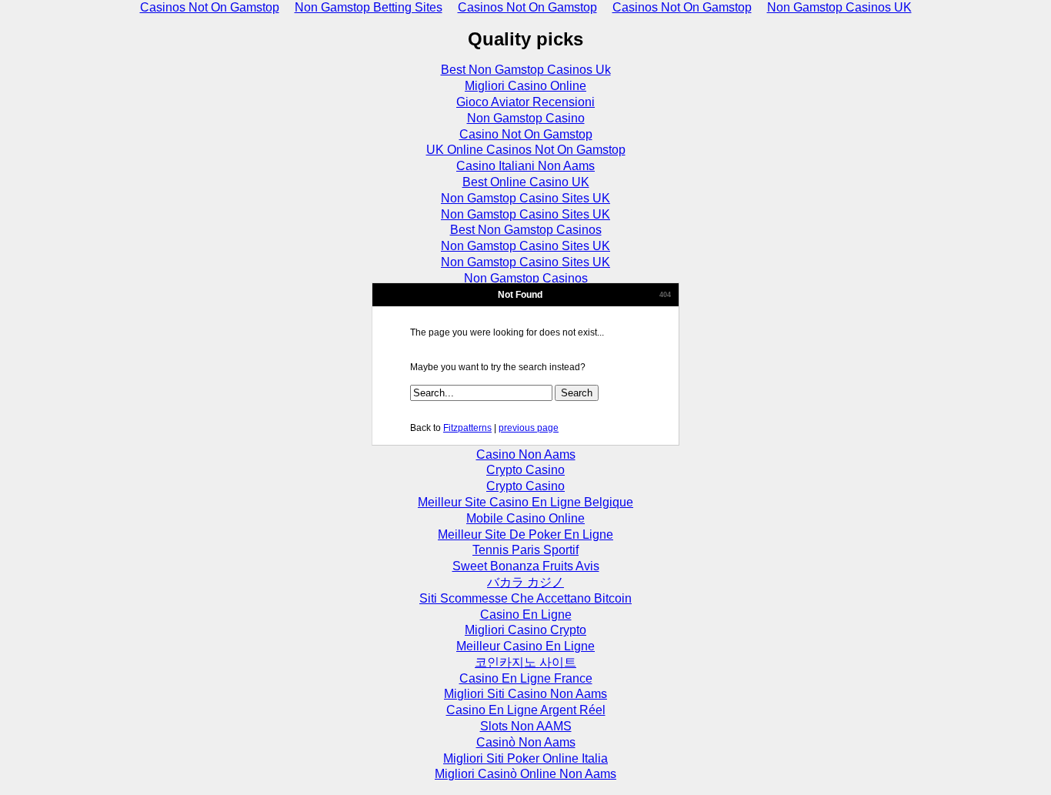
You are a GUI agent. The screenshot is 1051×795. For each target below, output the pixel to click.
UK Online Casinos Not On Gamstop (526, 149)
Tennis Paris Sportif (525, 549)
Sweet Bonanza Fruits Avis (525, 566)
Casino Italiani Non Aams (525, 165)
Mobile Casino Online (525, 518)
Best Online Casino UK (525, 182)
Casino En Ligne (526, 614)
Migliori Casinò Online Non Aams (525, 773)
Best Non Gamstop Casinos (526, 229)
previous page (529, 428)
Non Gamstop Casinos (526, 278)
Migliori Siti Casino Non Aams (525, 693)
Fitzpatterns (467, 428)
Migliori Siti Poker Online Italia (525, 758)
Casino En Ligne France (525, 678)
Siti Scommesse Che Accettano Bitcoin (525, 598)
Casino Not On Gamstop (525, 134)
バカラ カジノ (525, 582)
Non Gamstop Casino (526, 118)
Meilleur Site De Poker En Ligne (525, 534)
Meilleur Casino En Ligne (525, 646)
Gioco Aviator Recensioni (525, 102)
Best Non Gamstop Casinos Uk (526, 69)
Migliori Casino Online (525, 85)
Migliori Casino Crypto (525, 629)
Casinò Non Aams (526, 742)
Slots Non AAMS (526, 726)
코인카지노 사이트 (525, 662)
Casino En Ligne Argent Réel (526, 710)
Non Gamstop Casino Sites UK (525, 198)
